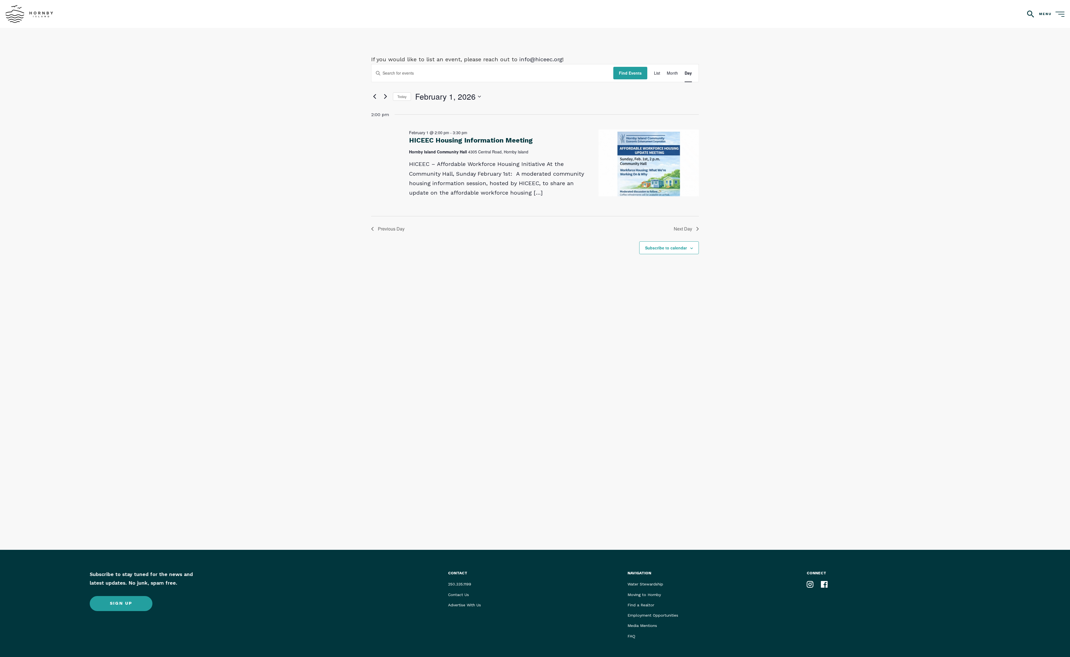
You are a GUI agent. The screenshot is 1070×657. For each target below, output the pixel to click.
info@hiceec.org (540, 59)
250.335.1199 (459, 584)
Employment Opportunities (653, 615)
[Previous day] (374, 96)
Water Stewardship (645, 584)
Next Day (683, 228)
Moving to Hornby (644, 594)
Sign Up (121, 603)
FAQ (631, 636)
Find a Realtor (641, 605)
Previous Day (391, 228)
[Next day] (385, 96)
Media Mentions (642, 625)
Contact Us (458, 594)
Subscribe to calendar (666, 248)
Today (402, 96)
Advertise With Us (464, 605)
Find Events (630, 73)
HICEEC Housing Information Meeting (471, 140)
